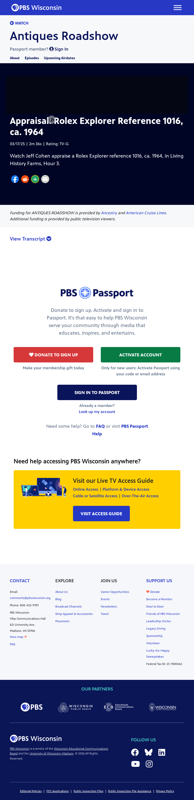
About (15, 58)
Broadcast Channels (68, 606)
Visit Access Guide (101, 513)
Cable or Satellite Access (95, 495)
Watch (21, 23)
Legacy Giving (155, 628)
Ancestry (109, 212)
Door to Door (155, 606)
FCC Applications (57, 791)
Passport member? (39, 49)
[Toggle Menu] (178, 7)
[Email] (45, 180)
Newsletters (109, 606)
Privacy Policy (165, 791)
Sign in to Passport (97, 392)
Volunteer (153, 643)
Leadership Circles (158, 621)
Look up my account (97, 411)
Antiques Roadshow (64, 36)
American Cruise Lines (146, 212)
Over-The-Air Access (140, 495)
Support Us (159, 580)
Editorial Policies (31, 791)
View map (17, 637)
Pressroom (62, 621)
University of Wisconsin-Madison (52, 753)
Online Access (85, 489)
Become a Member (159, 599)
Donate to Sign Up (56, 355)
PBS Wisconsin (19, 748)
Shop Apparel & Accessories (74, 614)
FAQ (100, 426)
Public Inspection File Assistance (129, 791)
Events (105, 599)
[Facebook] (15, 180)
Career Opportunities (115, 592)
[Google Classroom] (35, 180)
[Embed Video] (51, 120)
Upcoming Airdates (59, 58)
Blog (58, 599)
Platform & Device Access (126, 489)
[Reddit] (25, 180)
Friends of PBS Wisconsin (163, 614)
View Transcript (28, 239)
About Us (61, 592)
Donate (154, 592)
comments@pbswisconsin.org (30, 598)
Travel (105, 614)
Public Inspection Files (88, 791)
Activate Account (140, 355)
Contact (20, 580)
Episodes (32, 58)
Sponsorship (154, 636)
